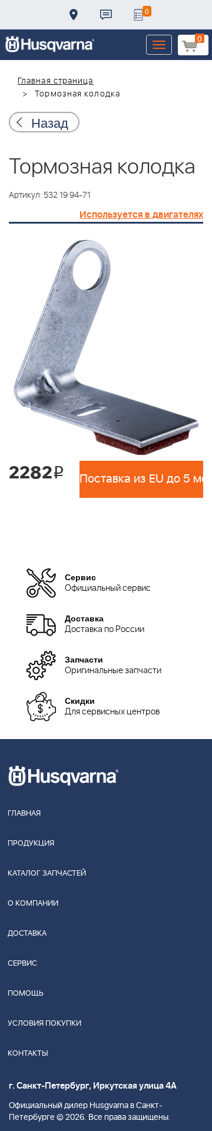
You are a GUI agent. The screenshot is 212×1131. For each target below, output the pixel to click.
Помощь (26, 993)
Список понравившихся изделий (138, 15)
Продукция (31, 843)
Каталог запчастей (47, 873)
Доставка (74, 15)
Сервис (22, 963)
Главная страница (56, 81)
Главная (24, 813)
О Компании (33, 903)
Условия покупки (44, 1023)
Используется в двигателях (141, 215)
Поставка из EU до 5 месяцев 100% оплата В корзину (141, 479)
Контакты (106, 15)
